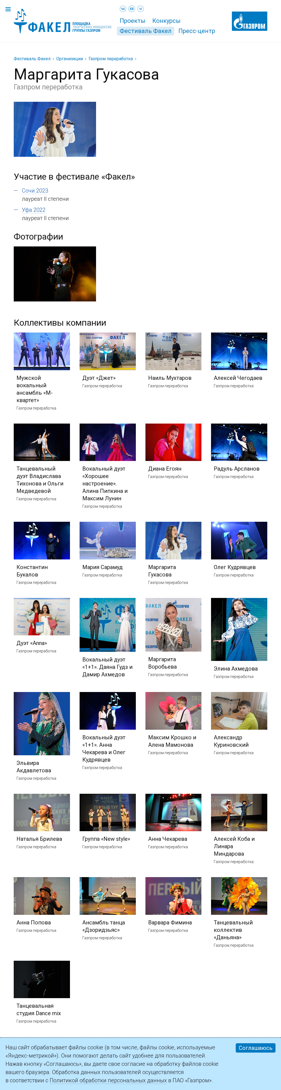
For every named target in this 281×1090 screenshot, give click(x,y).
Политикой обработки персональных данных (108, 1080)
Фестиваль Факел (146, 31)
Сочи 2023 (35, 190)
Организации (69, 58)
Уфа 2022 (34, 210)
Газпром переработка (111, 58)
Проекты (132, 20)
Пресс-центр (196, 31)
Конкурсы (166, 20)
